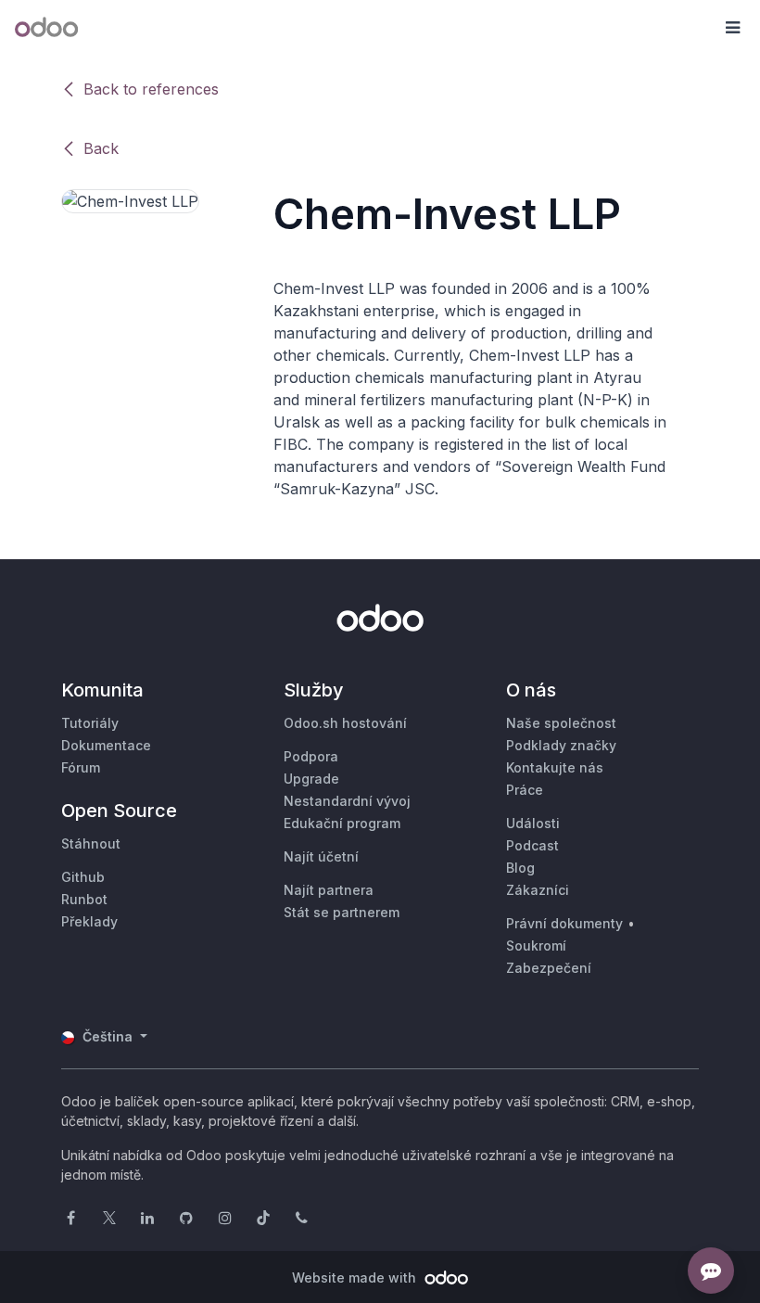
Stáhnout (90, 843)
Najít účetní (321, 856)
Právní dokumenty (564, 923)
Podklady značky (561, 745)
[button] (732, 28)
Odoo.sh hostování (345, 723)
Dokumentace (106, 745)
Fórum (80, 767)
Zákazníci (537, 890)
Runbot (84, 899)
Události (533, 823)
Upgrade (311, 778)
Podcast (532, 845)
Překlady (89, 921)
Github (83, 877)
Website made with (356, 1277)
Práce (524, 790)
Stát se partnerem (341, 912)
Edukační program (342, 823)
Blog (520, 867)
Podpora (311, 756)
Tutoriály (90, 723)
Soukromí (536, 945)
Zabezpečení (548, 968)
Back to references (151, 89)
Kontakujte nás (554, 767)
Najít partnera (329, 890)
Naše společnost (561, 723)
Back (101, 148)
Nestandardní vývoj (347, 801)
